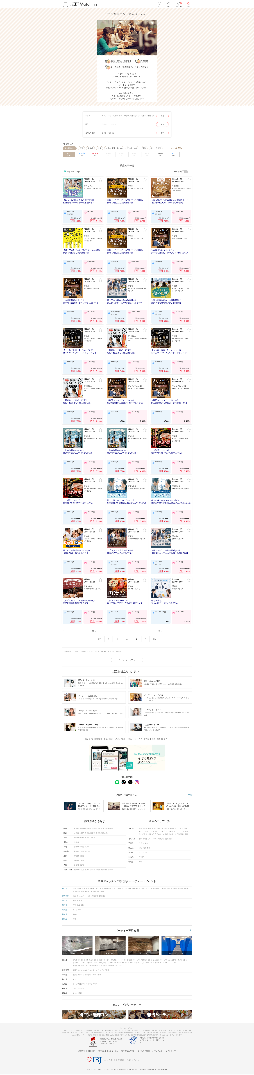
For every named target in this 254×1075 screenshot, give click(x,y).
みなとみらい (147, 839)
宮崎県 (98, 870)
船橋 (146, 843)
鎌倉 (170, 839)
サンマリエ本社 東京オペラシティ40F (107, 966)
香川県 (76, 865)
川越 (144, 848)
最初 (99, 639)
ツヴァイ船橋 (96, 975)
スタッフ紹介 (120, 739)
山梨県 (82, 851)
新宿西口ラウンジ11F (80, 960)
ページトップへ (128, 660)
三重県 (92, 838)
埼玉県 (94, 828)
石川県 (82, 856)
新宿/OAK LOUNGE (80, 963)
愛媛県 (82, 865)
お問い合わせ (157, 1051)
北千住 (160, 831)
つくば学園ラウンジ (80, 984)
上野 (150, 831)
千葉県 (89, 828)
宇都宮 (141, 857)
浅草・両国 (184, 834)
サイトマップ (170, 1051)
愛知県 (76, 838)
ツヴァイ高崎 (77, 993)
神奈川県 (83, 828)
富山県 (76, 856)
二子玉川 (181, 831)
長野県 (87, 851)
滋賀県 (92, 833)
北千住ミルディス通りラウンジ (98, 963)
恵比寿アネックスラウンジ (177, 960)
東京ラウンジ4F (135, 960)
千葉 (140, 843)
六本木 (180, 828)
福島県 (87, 847)
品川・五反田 (143, 831)
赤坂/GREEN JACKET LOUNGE (166, 963)
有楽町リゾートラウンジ (120, 960)
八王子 (153, 834)
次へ (160, 631)
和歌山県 (104, 833)
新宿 (81, 148)
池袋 (144, 148)
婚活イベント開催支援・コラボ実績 (99, 739)
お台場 (148, 834)
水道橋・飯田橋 (174, 834)
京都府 (82, 833)
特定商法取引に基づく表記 (108, 1051)
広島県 (82, 860)
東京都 (76, 828)
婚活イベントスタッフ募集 (138, 739)
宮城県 (82, 847)
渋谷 (186, 831)
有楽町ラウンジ (146, 960)
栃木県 (105, 828)
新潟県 (76, 851)
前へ (94, 631)
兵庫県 (87, 833)
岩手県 (76, 847)
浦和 (148, 848)
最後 (155, 639)
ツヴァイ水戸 (92, 984)
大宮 (140, 848)
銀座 (99, 148)
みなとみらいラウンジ (91, 970)
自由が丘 (142, 834)
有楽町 (90, 148)
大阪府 (76, 833)
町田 (175, 831)
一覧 (190, 795)
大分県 (92, 870)
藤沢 (166, 839)
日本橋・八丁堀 (162, 834)
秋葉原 (155, 831)
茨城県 (99, 828)
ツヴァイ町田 (149, 963)
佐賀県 (82, 870)
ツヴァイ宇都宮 (78, 988)
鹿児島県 (104, 870)
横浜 (140, 839)
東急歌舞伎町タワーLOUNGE (83, 966)
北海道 (76, 842)
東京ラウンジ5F (104, 960)
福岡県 (76, 870)
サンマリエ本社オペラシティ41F (122, 963)
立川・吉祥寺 (168, 831)
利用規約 (91, 1051)
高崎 (140, 862)
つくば (141, 853)
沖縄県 (110, 870)
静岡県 (82, 838)
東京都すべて (70, 148)
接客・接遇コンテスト (160, 739)
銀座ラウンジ (93, 960)
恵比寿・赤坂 (132, 148)
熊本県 (87, 870)
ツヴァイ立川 (139, 963)
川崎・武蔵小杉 (158, 839)
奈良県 (98, 833)
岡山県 (76, 860)
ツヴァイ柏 (87, 975)
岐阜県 (87, 838)
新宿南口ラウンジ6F (160, 960)
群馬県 (110, 828)
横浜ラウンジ (77, 970)
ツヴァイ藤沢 (104, 970)
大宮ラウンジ (77, 979)
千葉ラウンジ (77, 975)
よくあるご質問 (144, 1051)
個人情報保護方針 (128, 1051)
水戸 (146, 853)
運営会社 (81, 1051)
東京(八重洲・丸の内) (114, 148)
